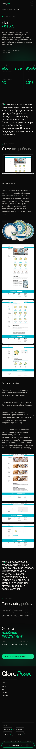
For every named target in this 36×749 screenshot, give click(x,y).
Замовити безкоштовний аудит (18, 656)
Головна (4, 9)
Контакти (5, 695)
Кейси (10, 9)
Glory (7, 4)
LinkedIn (6, 734)
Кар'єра (4, 692)
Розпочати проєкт (17, 745)
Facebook (19, 729)
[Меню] (32, 3)
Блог (3, 689)
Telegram (18, 734)
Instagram (7, 729)
